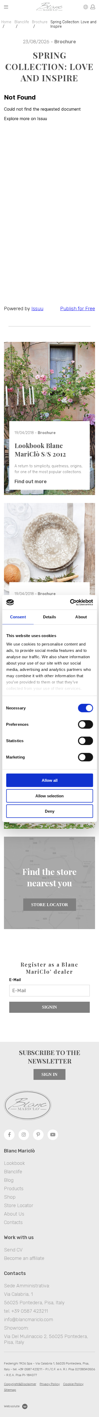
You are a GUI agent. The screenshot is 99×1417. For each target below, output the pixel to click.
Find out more (31, 481)
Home (6, 22)
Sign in (49, 1074)
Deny (49, 811)
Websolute (12, 1406)
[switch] (85, 724)
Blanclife (22, 22)
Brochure (40, 22)
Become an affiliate (24, 1258)
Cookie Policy (73, 1384)
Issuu (37, 309)
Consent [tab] (18, 617)
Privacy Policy (50, 1384)
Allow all (50, 780)
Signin (49, 1007)
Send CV (13, 1250)
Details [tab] (49, 617)
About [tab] (81, 617)
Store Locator (49, 904)
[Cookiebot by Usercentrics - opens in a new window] (70, 602)
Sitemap (10, 1390)
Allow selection (49, 795)
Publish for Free (77, 309)
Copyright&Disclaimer (20, 1384)
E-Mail (15, 980)
